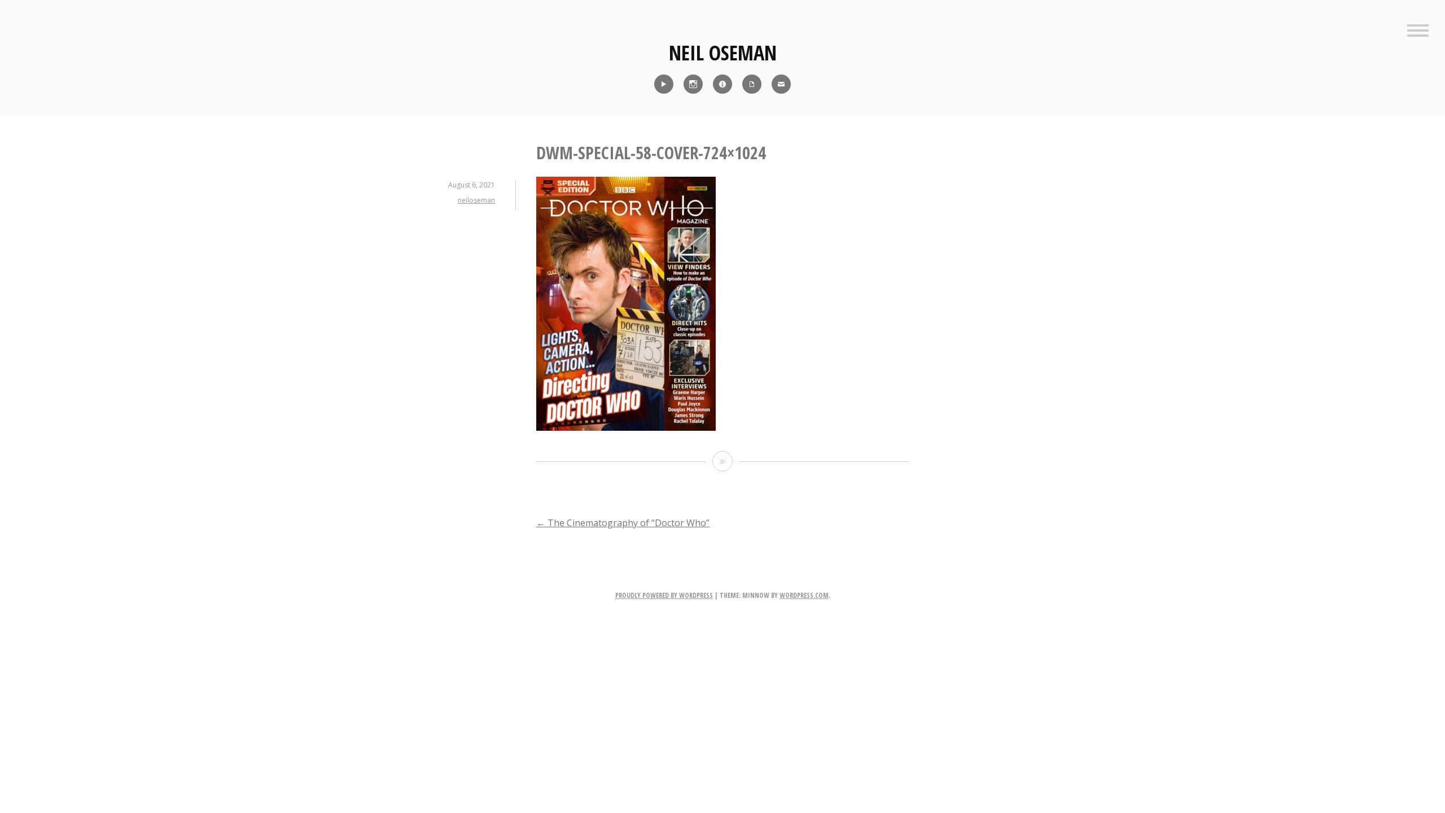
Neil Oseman (723, 53)
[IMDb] (722, 84)
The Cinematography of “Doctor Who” (623, 523)
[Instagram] (693, 84)
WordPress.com (804, 595)
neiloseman (476, 200)
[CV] (751, 84)
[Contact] (781, 84)
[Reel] (663, 84)
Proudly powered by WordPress (664, 595)
